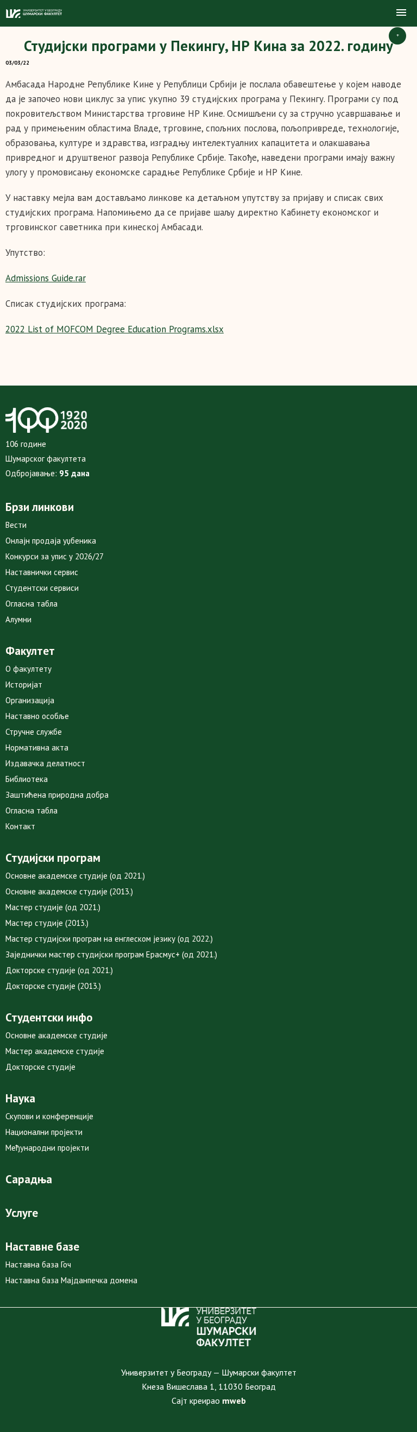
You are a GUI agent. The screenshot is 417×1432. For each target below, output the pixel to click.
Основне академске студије (56, 1035)
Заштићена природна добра (57, 795)
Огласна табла (31, 603)
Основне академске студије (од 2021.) (75, 875)
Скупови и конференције (49, 1116)
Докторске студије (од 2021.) (59, 970)
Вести (16, 525)
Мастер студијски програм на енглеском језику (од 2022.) (109, 938)
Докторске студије (40, 1067)
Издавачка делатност (45, 763)
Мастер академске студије (54, 1051)
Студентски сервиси (42, 588)
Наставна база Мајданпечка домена (71, 1280)
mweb (234, 1400)
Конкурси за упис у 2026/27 (54, 556)
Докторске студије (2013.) (53, 986)
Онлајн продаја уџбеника (50, 540)
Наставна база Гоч (38, 1264)
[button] (401, 13)
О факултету (28, 669)
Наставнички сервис (41, 572)
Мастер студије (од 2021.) (52, 907)
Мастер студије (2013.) (47, 923)
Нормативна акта (36, 747)
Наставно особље (37, 716)
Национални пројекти (44, 1132)
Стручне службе (33, 732)
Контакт (20, 826)
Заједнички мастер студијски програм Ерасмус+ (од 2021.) (111, 954)
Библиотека (26, 779)
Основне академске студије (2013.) (69, 891)
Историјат (23, 684)
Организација (29, 700)
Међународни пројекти (47, 1148)
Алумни (18, 619)
